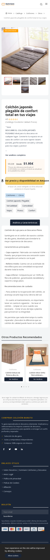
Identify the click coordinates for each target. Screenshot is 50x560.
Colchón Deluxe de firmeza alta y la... (13, 374)
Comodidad (27, 205)
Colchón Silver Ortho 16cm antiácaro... (37, 374)
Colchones (30, 13)
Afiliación (7, 487)
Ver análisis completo (15, 155)
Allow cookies (13, 555)
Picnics (20, 210)
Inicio (10, 13)
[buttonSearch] (41, 4)
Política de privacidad (12, 478)
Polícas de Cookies (11, 483)
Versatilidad (12, 205)
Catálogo (19, 13)
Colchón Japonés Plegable (18, 200)
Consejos (7, 491)
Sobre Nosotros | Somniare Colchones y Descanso (25, 470)
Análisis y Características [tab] (25, 222)
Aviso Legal (8, 474)
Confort (32, 210)
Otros (40, 13)
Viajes (9, 210)
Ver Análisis (13, 379)
